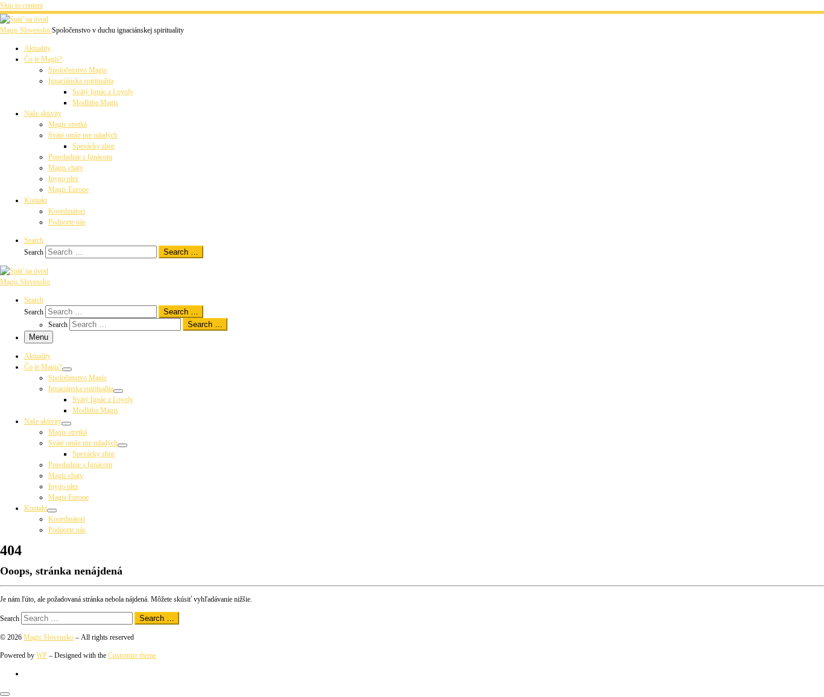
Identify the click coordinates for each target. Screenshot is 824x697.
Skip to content (21, 5)
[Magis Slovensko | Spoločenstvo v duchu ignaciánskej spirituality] (24, 19)
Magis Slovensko (49, 637)
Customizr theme (132, 655)
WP (41, 655)
